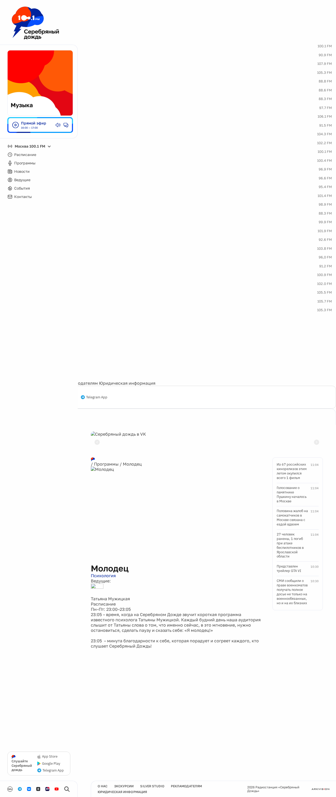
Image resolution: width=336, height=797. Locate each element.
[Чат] (66, 125)
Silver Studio (152, 786)
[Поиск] (67, 789)
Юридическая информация (127, 383)
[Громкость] (58, 125)
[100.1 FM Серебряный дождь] (35, 23)
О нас (103, 786)
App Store (49, 756)
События (22, 188)
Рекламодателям (80, 383)
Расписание (25, 154)
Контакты (23, 196)
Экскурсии (124, 786)
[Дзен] (38, 789)
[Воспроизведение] (15, 125)
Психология (103, 575)
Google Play (51, 764)
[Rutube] (47, 789)
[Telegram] (20, 789)
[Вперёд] (316, 442)
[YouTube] (57, 789)
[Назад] (97, 442)
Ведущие (22, 180)
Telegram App (96, 397)
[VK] (29, 789)
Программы (24, 163)
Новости (22, 171)
